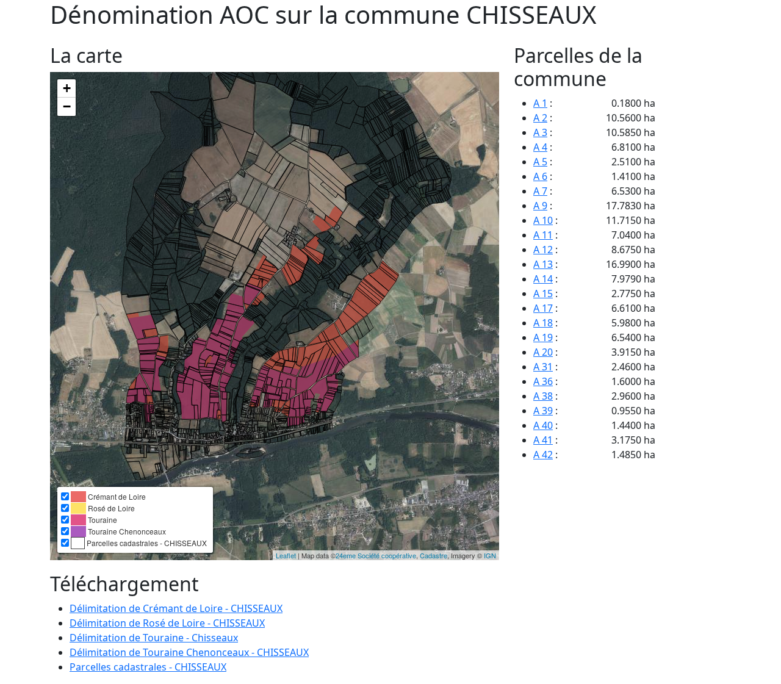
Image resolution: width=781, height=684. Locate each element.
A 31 (543, 366)
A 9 (540, 205)
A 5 (540, 161)
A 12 (543, 249)
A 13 (543, 264)
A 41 (543, 440)
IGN (490, 555)
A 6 (540, 176)
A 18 (543, 322)
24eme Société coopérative (376, 555)
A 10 (543, 220)
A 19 (543, 337)
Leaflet (286, 555)
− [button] (67, 106)
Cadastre (433, 555)
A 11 (543, 235)
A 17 (543, 308)
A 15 (543, 293)
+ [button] (67, 88)
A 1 (540, 103)
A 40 (543, 425)
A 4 (540, 147)
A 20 (543, 352)
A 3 (540, 132)
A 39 (543, 410)
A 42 (543, 454)
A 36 (543, 381)
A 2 (540, 117)
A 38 (543, 396)
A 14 (543, 279)
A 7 (540, 191)
